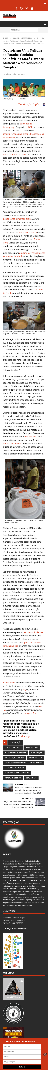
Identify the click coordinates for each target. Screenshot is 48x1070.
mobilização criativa (14, 758)
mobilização (37, 752)
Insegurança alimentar (15, 752)
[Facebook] (16, 8)
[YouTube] (31, 8)
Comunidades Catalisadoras (29, 861)
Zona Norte (31, 232)
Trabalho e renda (13, 778)
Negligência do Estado (15, 763)
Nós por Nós (36, 763)
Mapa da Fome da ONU (14, 154)
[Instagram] (21, 8)
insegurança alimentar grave (17, 218)
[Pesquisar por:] (24, 29)
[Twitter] (26, 8)
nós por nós (30, 436)
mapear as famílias (12, 443)
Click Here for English (28, 104)
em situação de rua (33, 632)
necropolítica (35, 758)
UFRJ (24, 689)
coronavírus (32, 747)
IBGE (30, 127)
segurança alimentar (14, 768)
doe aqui (26, 736)
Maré (21, 232)
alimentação (15, 742)
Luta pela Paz (30, 713)
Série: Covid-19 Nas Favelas (17, 773)
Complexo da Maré (13, 747)
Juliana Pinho (11, 74)
